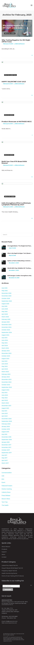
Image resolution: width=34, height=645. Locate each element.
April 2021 (5, 416)
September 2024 (7, 332)
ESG (3, 479)
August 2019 (5, 431)
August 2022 (5, 390)
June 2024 (5, 340)
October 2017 (6, 450)
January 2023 (6, 377)
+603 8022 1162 (11, 618)
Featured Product (7, 485)
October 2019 (6, 429)
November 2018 (6, 437)
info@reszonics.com (11, 621)
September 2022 (7, 387)
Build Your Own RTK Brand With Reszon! (14, 162)
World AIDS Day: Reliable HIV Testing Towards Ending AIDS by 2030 (19, 268)
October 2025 (6, 298)
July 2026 (4, 288)
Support (4, 552)
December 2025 (6, 293)
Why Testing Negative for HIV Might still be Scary (16, 41)
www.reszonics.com (11, 623)
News (3, 554)
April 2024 (5, 345)
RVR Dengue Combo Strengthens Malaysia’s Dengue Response (19, 275)
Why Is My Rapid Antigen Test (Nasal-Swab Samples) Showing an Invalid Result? (19, 253)
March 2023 (5, 371)
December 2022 (6, 379)
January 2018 (5, 442)
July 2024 (4, 337)
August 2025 (5, 303)
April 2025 (5, 314)
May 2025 (4, 311)
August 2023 (5, 358)
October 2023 (6, 356)
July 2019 (4, 434)
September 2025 (7, 301)
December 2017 (6, 445)
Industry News (6, 492)
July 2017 (4, 455)
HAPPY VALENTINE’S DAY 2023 (14, 82)
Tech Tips (5, 502)
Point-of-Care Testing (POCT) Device (13, 576)
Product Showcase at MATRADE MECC (17, 121)
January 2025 (6, 322)
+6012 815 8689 (12, 616)
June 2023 (5, 364)
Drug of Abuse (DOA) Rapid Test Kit (12, 568)
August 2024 (5, 335)
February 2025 (6, 319)
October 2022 (6, 384)
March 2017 (5, 463)
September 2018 (7, 439)
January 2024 (6, 350)
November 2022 (6, 382)
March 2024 (5, 348)
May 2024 (5, 343)
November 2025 (6, 296)
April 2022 (5, 400)
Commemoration (7, 472)
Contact (4, 557)
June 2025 (5, 309)
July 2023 (4, 361)
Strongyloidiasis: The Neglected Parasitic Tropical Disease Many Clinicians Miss (19, 246)
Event (3, 482)
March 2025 (5, 316)
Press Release (6, 495)
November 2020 (6, 418)
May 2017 (4, 458)
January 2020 (6, 426)
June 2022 (5, 395)
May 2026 (5, 290)
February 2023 (6, 374)
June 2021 (5, 413)
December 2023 (6, 353)
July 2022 (4, 392)
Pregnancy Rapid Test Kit (9, 570)
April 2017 (5, 460)
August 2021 (5, 408)
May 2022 (5, 397)
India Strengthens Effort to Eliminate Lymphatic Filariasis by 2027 (16, 204)
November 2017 (6, 447)
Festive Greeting (7, 489)
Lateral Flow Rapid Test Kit (10, 565)
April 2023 (5, 369)
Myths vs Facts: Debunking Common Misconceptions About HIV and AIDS (19, 260)
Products (4, 549)
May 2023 (5, 366)
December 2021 (6, 405)
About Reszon (6, 546)
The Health (5, 505)
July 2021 (4, 411)
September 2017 (7, 452)
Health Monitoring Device (9, 573)
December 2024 (6, 324)
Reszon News (6, 498)
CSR (3, 476)
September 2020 (7, 421)
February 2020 (6, 424)
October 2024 (6, 330)
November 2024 (6, 327)
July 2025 (4, 306)
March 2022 (5, 403)
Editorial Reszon (20, 43)
